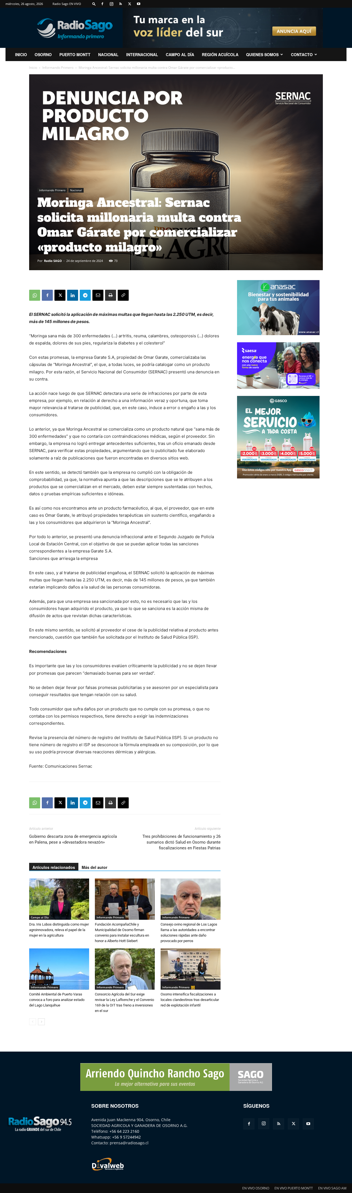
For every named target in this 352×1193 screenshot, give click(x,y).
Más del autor (94, 867)
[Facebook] (102, 4)
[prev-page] (32, 1021)
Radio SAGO (53, 261)
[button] (94, 4)
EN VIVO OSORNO (255, 1188)
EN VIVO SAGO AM (332, 1188)
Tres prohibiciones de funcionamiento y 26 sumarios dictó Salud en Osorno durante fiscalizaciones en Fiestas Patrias (181, 842)
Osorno (43, 54)
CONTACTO (302, 54)
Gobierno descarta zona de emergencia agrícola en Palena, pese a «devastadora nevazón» (73, 839)
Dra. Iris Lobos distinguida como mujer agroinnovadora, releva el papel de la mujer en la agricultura (59, 929)
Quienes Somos (262, 54)
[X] (129, 4)
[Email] (97, 295)
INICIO (21, 54)
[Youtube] (138, 4)
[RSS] (120, 4)
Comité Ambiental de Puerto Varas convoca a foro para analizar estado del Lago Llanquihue (56, 999)
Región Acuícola (220, 54)
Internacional (142, 54)
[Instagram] (111, 4)
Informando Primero (57, 67)
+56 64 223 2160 (124, 1131)
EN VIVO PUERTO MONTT (293, 1188)
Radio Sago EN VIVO (67, 4)
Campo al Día (180, 54)
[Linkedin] (72, 295)
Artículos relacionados (53, 867)
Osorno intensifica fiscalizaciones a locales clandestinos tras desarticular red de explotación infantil (190, 999)
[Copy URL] (123, 295)
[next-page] (41, 1021)
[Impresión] (110, 295)
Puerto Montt (74, 54)
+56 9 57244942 (126, 1137)
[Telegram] (85, 295)
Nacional (108, 54)
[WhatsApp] (34, 295)
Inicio (33, 67)
